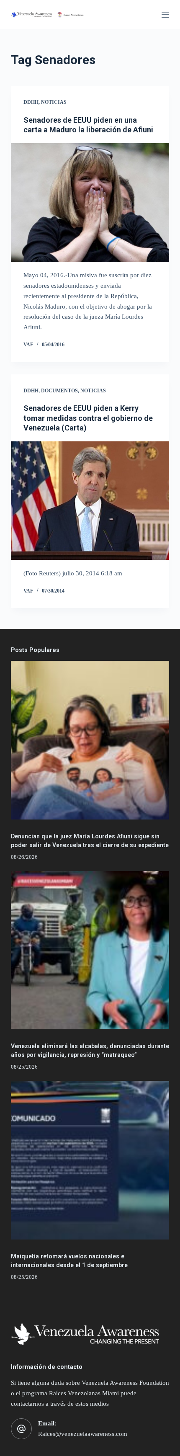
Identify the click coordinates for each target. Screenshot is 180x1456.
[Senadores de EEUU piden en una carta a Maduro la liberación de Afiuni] (90, 202)
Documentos (59, 391)
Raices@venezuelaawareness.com (82, 1433)
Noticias (54, 102)
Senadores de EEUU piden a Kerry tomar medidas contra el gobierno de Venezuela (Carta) (88, 418)
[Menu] (165, 14)
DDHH (31, 102)
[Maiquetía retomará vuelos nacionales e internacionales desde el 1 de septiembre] (90, 1160)
